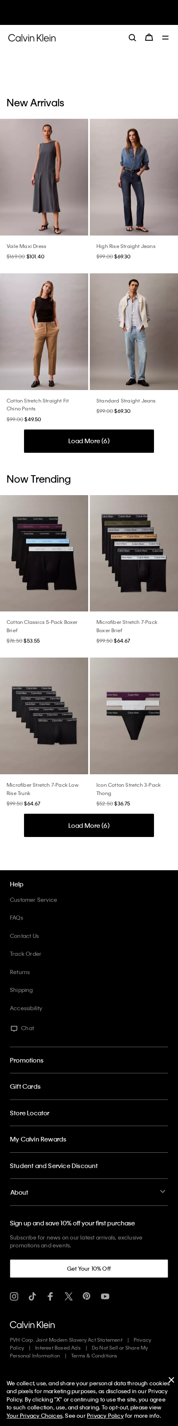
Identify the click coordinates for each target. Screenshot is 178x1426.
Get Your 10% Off (89, 1268)
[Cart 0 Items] (149, 37)
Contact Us (24, 935)
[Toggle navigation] (165, 38)
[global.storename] (32, 37)
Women (74, 16)
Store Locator (30, 1113)
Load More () (89, 441)
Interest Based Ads (58, 1347)
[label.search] (132, 37)
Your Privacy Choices (35, 1415)
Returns (20, 971)
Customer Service (33, 899)
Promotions (26, 1060)
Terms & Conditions (94, 1355)
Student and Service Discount (54, 1165)
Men (92, 16)
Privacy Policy (105, 1415)
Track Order (25, 953)
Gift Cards (25, 1086)
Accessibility (26, 1007)
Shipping (21, 989)
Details (109, 16)
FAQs (16, 917)
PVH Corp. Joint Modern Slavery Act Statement (66, 1339)
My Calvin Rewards (38, 1139)
